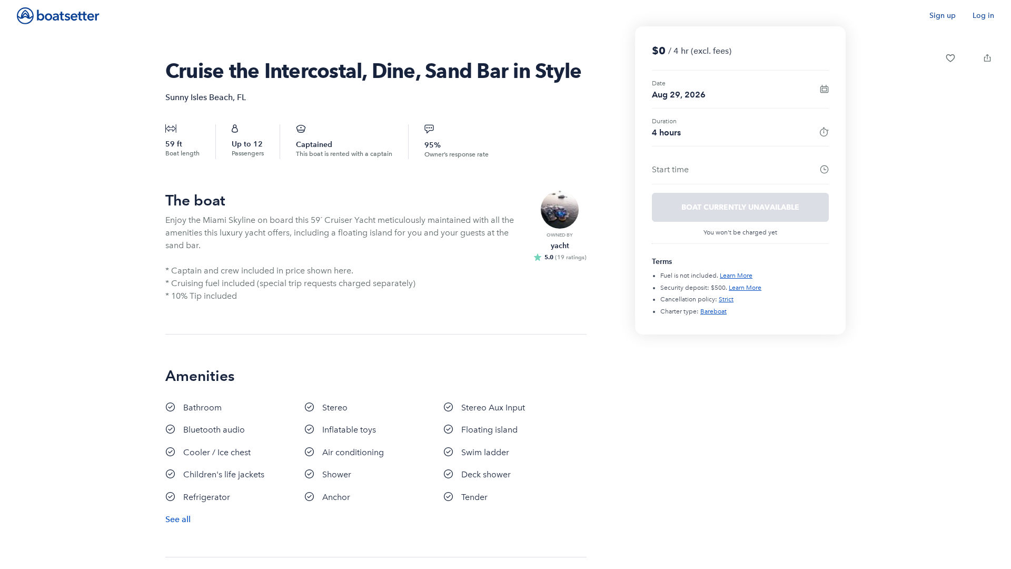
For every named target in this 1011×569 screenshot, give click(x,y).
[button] (950, 58)
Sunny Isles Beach (199, 97)
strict (726, 299)
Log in (983, 15)
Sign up (942, 15)
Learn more (736, 275)
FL (241, 97)
